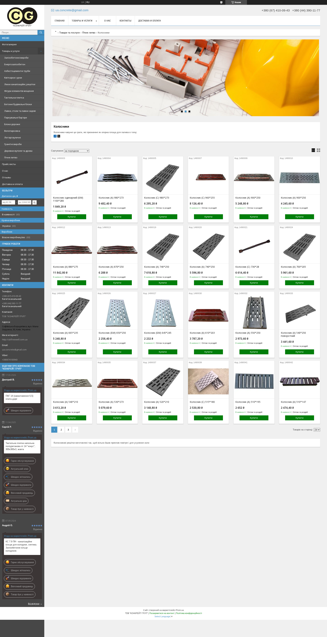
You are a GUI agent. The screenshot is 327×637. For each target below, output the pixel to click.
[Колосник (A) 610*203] (208, 312)
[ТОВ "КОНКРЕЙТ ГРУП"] (22, 15)
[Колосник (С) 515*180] (208, 381)
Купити (72, 216)
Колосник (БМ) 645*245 (157, 332)
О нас (5, 170)
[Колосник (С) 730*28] (254, 246)
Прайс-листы (9, 164)
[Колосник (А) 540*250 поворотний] (299, 312)
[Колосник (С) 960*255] (208, 177)
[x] (58, 136)
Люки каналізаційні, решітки (19, 84)
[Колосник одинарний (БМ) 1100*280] (71, 177)
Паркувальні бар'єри (15, 117)
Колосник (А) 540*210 (65, 401)
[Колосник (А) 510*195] (254, 381)
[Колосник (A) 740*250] (162, 246)
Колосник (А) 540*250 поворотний (293, 334)
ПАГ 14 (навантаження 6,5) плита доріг (19, 397)
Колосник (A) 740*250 (156, 266)
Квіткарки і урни (13, 77)
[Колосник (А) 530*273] (117, 381)
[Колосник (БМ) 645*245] (162, 312)
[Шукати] (40, 32)
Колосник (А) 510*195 (247, 401)
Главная (60, 20)
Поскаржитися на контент (161, 613)
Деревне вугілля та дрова (18, 150)
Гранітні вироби (13, 144)
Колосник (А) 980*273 (111, 197)
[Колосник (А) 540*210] (71, 381)
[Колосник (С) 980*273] (162, 177)
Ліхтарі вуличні (12, 137)
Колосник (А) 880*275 (65, 266)
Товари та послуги (69, 32)
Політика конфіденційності (189, 613)
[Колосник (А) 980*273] (117, 177)
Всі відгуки (33, 603)
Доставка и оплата (12, 184)
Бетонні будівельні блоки (18, 104)
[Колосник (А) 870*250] (117, 246)
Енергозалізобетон (14, 64)
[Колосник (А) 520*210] (162, 381)
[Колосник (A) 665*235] (71, 312)
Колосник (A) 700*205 (293, 266)
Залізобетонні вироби (16, 57)
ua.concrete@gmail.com (14, 349)
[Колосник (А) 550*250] (254, 312)
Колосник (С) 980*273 (156, 197)
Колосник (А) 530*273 (111, 401)
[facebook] (55, 136)
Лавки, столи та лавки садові (20, 110)
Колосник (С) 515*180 (202, 401)
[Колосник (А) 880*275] (71, 246)
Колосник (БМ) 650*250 (112, 332)
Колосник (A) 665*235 (65, 332)
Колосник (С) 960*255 (202, 197)
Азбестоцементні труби (17, 71)
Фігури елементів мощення (19, 90)
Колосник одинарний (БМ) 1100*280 (68, 199)
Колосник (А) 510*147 (293, 401)
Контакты (125, 20)
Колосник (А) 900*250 (247, 197)
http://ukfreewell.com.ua (14, 339)
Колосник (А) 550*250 (247, 332)
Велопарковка (12, 130)
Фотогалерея (9, 44)
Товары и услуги (11, 51)
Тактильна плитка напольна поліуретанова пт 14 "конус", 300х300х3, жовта (20, 446)
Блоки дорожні (12, 124)
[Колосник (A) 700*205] (299, 246)
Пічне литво (10, 157)
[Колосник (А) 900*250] (254, 177)
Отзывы (6, 177)
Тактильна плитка (14, 97)
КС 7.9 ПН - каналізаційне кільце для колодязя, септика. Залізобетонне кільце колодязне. (21, 546)
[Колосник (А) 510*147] (299, 381)
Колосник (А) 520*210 (156, 401)
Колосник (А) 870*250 (111, 266)
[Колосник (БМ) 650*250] (117, 312)
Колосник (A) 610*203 (202, 332)
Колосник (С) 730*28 (247, 266)
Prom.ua (180, 610)
